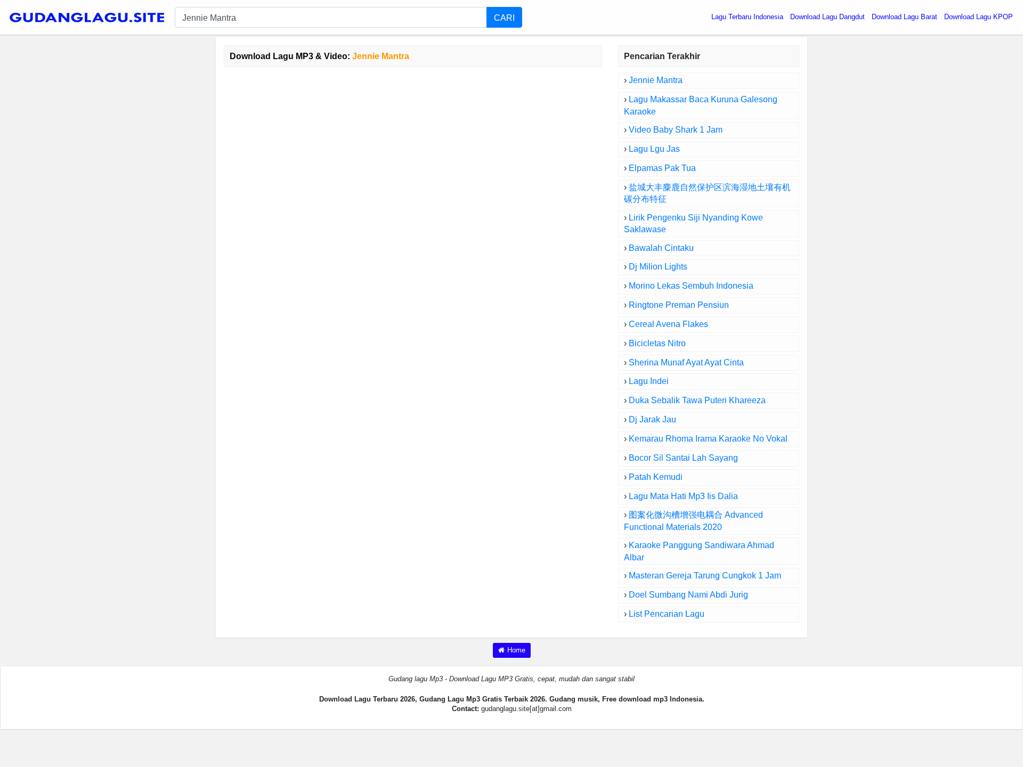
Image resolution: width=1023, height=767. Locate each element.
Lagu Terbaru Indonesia (747, 17)
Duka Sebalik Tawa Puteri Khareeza (697, 400)
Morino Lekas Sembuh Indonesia (691, 285)
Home (516, 650)
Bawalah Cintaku (661, 247)
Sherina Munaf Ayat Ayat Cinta (686, 362)
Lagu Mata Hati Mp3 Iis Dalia (683, 496)
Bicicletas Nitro (657, 343)
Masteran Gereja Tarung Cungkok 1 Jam (705, 575)
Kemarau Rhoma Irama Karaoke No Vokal (708, 438)
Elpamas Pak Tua (662, 168)
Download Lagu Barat (904, 17)
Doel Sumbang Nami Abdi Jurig (688, 594)
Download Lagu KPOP (978, 17)
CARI (504, 17)
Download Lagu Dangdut (827, 17)
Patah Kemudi (656, 477)
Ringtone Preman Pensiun (679, 304)
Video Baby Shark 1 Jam (675, 129)
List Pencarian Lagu (666, 613)
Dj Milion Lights (658, 266)
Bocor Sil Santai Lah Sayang (683, 457)
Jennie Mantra (656, 80)
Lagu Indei (649, 381)
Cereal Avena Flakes (668, 324)
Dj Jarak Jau (652, 419)
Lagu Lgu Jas (654, 148)
